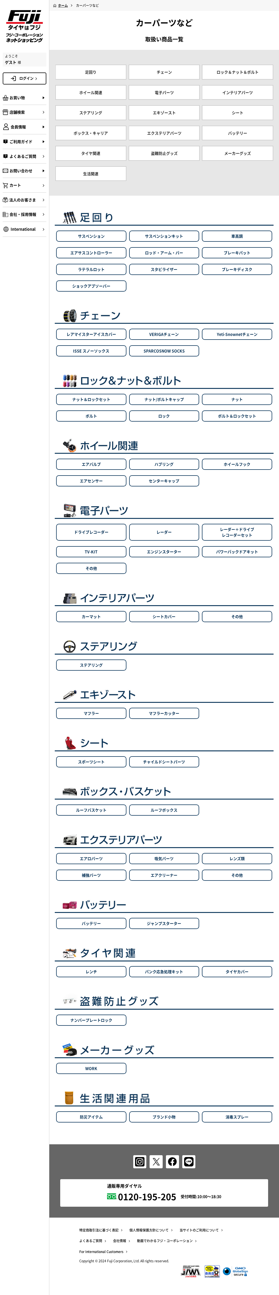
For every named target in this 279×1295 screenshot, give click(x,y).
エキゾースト (164, 112)
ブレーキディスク (237, 269)
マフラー (91, 713)
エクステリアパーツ (164, 133)
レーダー (164, 532)
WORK (91, 1068)
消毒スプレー (237, 1116)
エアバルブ (91, 464)
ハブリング (164, 464)
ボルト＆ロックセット (237, 416)
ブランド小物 (164, 1116)
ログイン (26, 78)
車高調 (237, 236)
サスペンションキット (164, 236)
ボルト (91, 416)
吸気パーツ (164, 858)
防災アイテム (91, 1116)
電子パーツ (164, 92)
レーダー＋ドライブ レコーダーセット (237, 532)
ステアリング (90, 112)
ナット (237, 399)
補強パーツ (91, 875)
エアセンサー (91, 480)
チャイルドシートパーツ (164, 761)
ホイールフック (237, 464)
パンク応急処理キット (164, 971)
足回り (90, 72)
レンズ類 (237, 858)
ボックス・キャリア (91, 133)
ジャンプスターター (164, 923)
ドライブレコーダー (91, 532)
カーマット (91, 616)
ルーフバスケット (91, 810)
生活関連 (90, 173)
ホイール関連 (90, 92)
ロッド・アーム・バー (164, 252)
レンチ (91, 971)
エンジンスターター (164, 551)
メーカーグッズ (237, 153)
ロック (164, 416)
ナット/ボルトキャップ (164, 399)
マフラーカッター (164, 713)
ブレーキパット (237, 252)
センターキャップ (164, 480)
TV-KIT (91, 551)
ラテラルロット (91, 269)
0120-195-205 (147, 1196)
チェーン (164, 72)
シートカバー (164, 616)
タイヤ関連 (90, 153)
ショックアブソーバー (91, 286)
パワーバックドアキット (237, 551)
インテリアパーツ (237, 92)
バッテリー (237, 133)
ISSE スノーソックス (91, 350)
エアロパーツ (91, 858)
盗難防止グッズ (164, 153)
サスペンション (91, 236)
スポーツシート (91, 761)
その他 (91, 568)
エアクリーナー (164, 875)
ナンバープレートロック (91, 1020)
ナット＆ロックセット (91, 399)
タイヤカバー (237, 971)
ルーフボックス (164, 810)
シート (237, 112)
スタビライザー (164, 269)
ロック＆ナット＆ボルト (238, 72)
